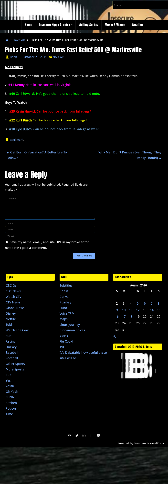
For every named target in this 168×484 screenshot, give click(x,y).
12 (138, 310)
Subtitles (66, 285)
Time (9, 414)
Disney (11, 313)
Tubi (9, 324)
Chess (64, 291)
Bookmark (16, 140)
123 (8, 375)
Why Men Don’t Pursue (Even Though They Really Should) (129, 155)
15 (158, 310)
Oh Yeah (12, 391)
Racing (10, 341)
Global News (15, 308)
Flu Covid (66, 341)
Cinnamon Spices (72, 330)
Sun (8, 336)
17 (124, 316)
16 (117, 316)
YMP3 (64, 336)
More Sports (15, 369)
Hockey (11, 347)
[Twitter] (77, 435)
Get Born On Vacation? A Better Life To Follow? (37, 155)
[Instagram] (98, 435)
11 (131, 310)
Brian (13, 57)
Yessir (10, 386)
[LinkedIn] (84, 435)
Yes (8, 380)
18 (131, 316)
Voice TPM (67, 313)
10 (124, 310)
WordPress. (157, 443)
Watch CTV (13, 296)
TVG (62, 347)
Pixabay (65, 302)
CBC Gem (13, 285)
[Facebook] (91, 435)
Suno (63, 308)
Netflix (11, 319)
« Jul (116, 336)
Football (12, 358)
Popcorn (12, 408)
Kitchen (11, 403)
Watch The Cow (17, 330)
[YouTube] (69, 435)
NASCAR (19, 40)
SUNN (10, 397)
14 (152, 310)
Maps (64, 319)
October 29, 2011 (35, 57)
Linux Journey (70, 324)
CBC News (13, 291)
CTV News (13, 302)
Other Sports (15, 363)
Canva (64, 296)
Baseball (12, 352)
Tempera (140, 443)
